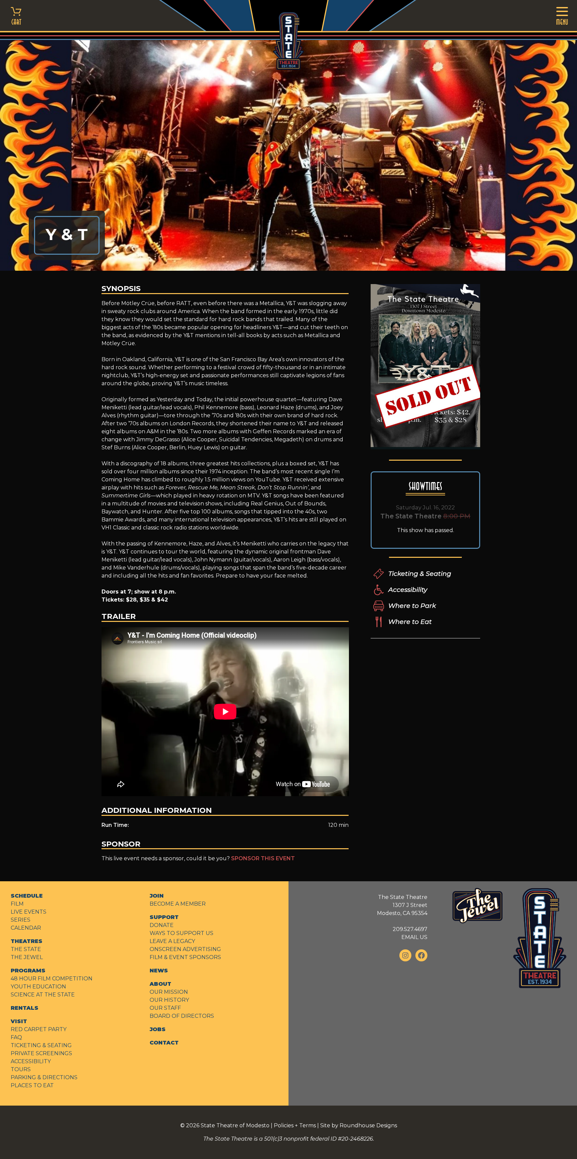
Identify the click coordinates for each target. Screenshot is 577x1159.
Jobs (158, 1029)
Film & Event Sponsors (185, 957)
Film (17, 904)
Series (20, 920)
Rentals (24, 1008)
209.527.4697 (410, 929)
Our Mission (169, 992)
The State (26, 949)
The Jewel (27, 957)
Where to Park (412, 606)
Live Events (28, 912)
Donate (162, 925)
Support (164, 917)
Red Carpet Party (38, 1029)
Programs (28, 970)
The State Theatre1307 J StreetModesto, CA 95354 (402, 905)
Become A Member (178, 904)
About (160, 984)
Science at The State (43, 994)
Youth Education (38, 986)
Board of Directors (182, 1016)
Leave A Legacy (172, 941)
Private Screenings (41, 1053)
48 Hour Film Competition (51, 978)
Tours (21, 1069)
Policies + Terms (295, 1125)
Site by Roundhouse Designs (358, 1125)
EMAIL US (414, 937)
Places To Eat (32, 1085)
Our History (169, 1000)
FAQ (16, 1037)
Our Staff (165, 1008)
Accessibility (407, 590)
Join (157, 896)
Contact (164, 1042)
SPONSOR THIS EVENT (263, 858)
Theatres (26, 941)
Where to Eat (410, 622)
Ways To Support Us (181, 933)
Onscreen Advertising (185, 949)
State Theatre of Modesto (235, 1125)
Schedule (27, 896)
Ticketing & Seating (419, 573)
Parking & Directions (44, 1077)
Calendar (26, 928)
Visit (19, 1021)
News (159, 970)
